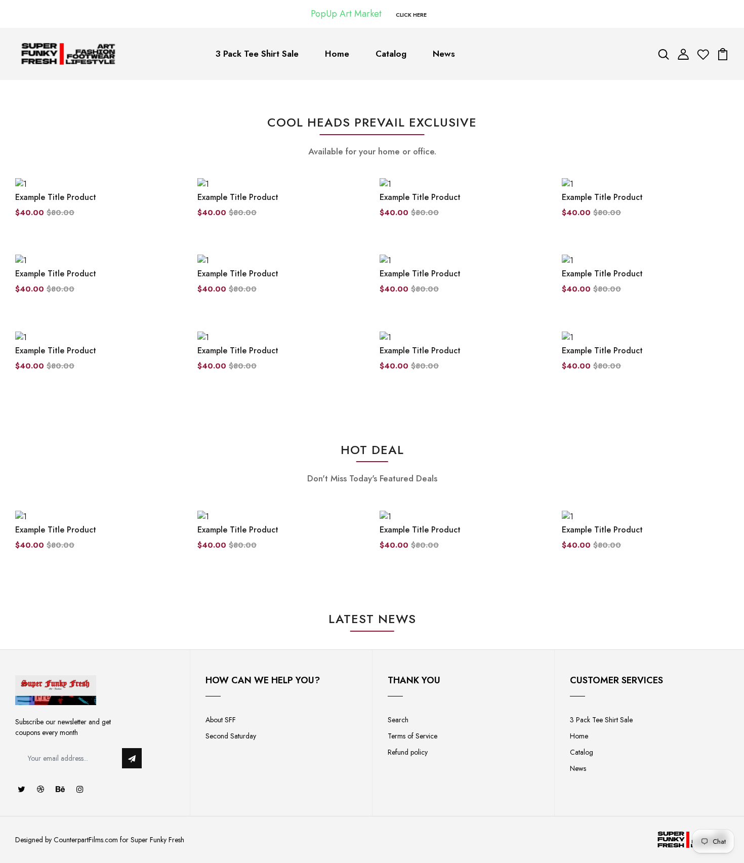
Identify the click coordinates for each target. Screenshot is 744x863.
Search (398, 720)
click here (411, 15)
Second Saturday (230, 736)
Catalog (391, 54)
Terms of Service (412, 736)
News (444, 54)
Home (337, 54)
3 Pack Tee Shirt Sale (257, 54)
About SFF (220, 720)
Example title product (55, 197)
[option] (99, 538)
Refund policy (408, 752)
